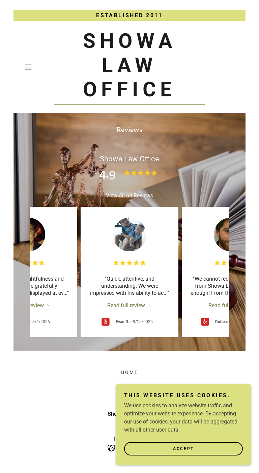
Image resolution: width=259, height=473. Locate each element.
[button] (38, 67)
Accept (183, 448)
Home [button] (129, 372)
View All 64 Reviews (129, 195)
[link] (129, 94)
